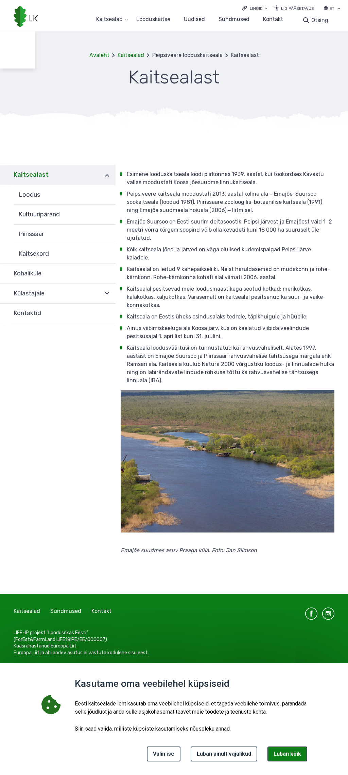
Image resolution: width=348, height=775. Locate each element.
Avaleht (99, 55)
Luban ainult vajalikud (224, 754)
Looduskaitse (153, 19)
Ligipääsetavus (297, 8)
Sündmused (234, 19)
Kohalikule (27, 273)
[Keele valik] (338, 9)
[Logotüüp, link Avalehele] (26, 17)
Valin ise (163, 754)
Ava (107, 175)
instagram (328, 613)
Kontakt (273, 19)
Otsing (319, 20)
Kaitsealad (109, 19)
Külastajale (29, 293)
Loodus (29, 194)
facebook (311, 613)
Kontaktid (27, 313)
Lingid (256, 8)
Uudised (194, 19)
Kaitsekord (34, 253)
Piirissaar (31, 234)
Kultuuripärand (39, 214)
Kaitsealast (31, 174)
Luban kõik (287, 754)
